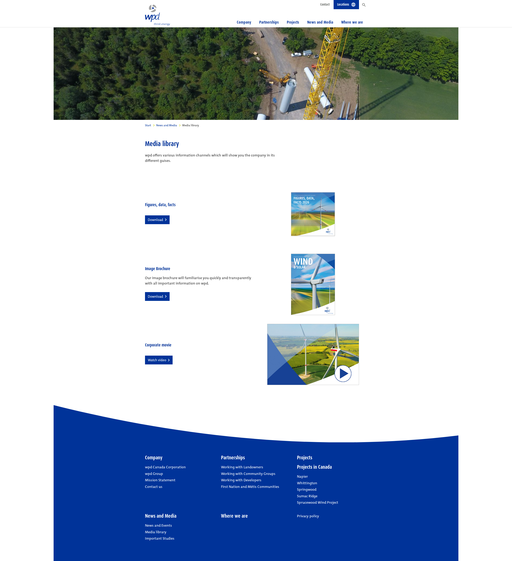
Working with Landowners (242, 467)
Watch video (157, 360)
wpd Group (154, 473)
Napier (302, 476)
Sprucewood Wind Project (317, 502)
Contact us (153, 486)
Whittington (307, 483)
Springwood (306, 489)
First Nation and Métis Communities (250, 486)
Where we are (352, 22)
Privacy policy (308, 516)
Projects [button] (293, 22)
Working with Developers (241, 480)
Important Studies (159, 538)
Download (155, 220)
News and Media (166, 125)
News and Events (158, 525)
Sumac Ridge (307, 496)
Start (148, 125)
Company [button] (244, 22)
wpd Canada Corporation (165, 467)
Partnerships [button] (269, 22)
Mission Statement (160, 480)
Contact (325, 4)
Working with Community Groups (248, 473)
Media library (155, 532)
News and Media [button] (320, 22)
